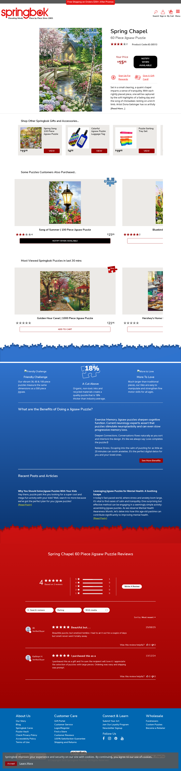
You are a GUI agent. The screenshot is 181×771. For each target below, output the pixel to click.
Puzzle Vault (22, 731)
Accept (11, 763)
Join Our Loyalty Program (116, 724)
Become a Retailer (155, 728)
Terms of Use (23, 742)
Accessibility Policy (26, 738)
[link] (92, 594)
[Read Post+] (25, 504)
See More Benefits (151, 460)
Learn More (26, 763)
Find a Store (60, 731)
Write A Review (132, 586)
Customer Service (63, 724)
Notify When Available (145, 62)
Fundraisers (152, 721)
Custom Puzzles (154, 724)
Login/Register (62, 728)
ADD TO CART (65, 329)
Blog (18, 724)
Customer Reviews (64, 735)
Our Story (21, 721)
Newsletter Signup (112, 728)
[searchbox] (39, 610)
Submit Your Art (111, 721)
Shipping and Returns (65, 742)
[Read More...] (118, 108)
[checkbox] (96, 610)
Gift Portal (59, 721)
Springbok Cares (24, 728)
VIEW (52, 150)
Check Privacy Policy (26, 735)
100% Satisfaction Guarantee (69, 738)
